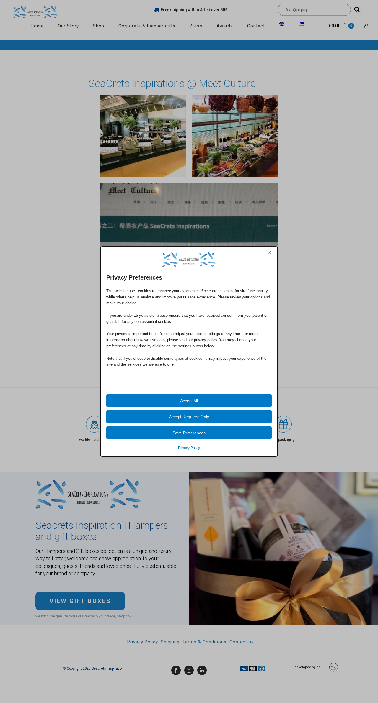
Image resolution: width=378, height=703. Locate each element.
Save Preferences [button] (188, 433)
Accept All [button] (189, 400)
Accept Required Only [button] (189, 416)
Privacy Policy (189, 448)
